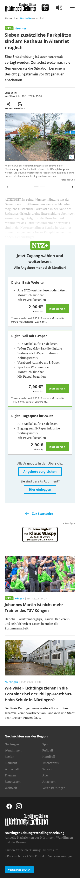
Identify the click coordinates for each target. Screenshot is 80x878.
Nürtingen (12, 744)
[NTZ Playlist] (59, 7)
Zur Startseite (42, 514)
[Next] (71, 187)
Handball (48, 756)
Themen (10, 775)
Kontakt (40, 856)
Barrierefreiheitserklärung (22, 850)
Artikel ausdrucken (19, 104)
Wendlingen (13, 750)
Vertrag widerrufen (19, 869)
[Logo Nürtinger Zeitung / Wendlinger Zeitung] (20, 7)
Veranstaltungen (53, 788)
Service (47, 769)
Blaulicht (11, 763)
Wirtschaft (12, 769)
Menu (72, 7)
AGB (30, 856)
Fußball (47, 750)
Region (9, 756)
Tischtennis (50, 763)
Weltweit (11, 788)
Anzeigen (49, 781)
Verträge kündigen (61, 856)
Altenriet (20, 28)
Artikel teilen (9, 104)
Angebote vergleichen (40, 471)
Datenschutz (15, 856)
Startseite (25, 18)
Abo (45, 775)
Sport (46, 744)
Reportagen (13, 781)
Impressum (50, 850)
